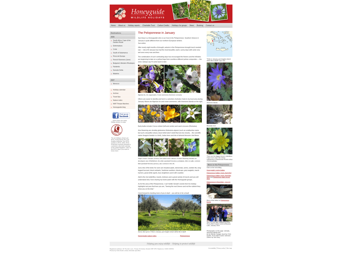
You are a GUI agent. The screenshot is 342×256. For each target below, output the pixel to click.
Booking (200, 25)
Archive (115, 93)
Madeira (116, 74)
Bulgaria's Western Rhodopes (124, 63)
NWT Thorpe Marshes (121, 104)
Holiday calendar (119, 90)
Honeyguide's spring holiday (216, 170)
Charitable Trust (149, 25)
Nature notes (117, 100)
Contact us (210, 25)
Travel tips (117, 97)
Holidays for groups (179, 25)
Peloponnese (185, 236)
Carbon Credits (163, 25)
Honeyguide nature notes (147, 236)
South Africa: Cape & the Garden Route (122, 41)
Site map (229, 248)
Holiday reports (134, 25)
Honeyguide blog (119, 107)
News (192, 25)
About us (121, 25)
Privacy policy (221, 248)
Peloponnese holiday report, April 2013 (219, 173)
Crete (115, 49)
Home (113, 25)
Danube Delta (118, 70)
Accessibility (212, 248)
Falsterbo (116, 67)
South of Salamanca (120, 53)
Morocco (116, 84)
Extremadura (117, 46)
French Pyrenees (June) (122, 60)
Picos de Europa (119, 56)
